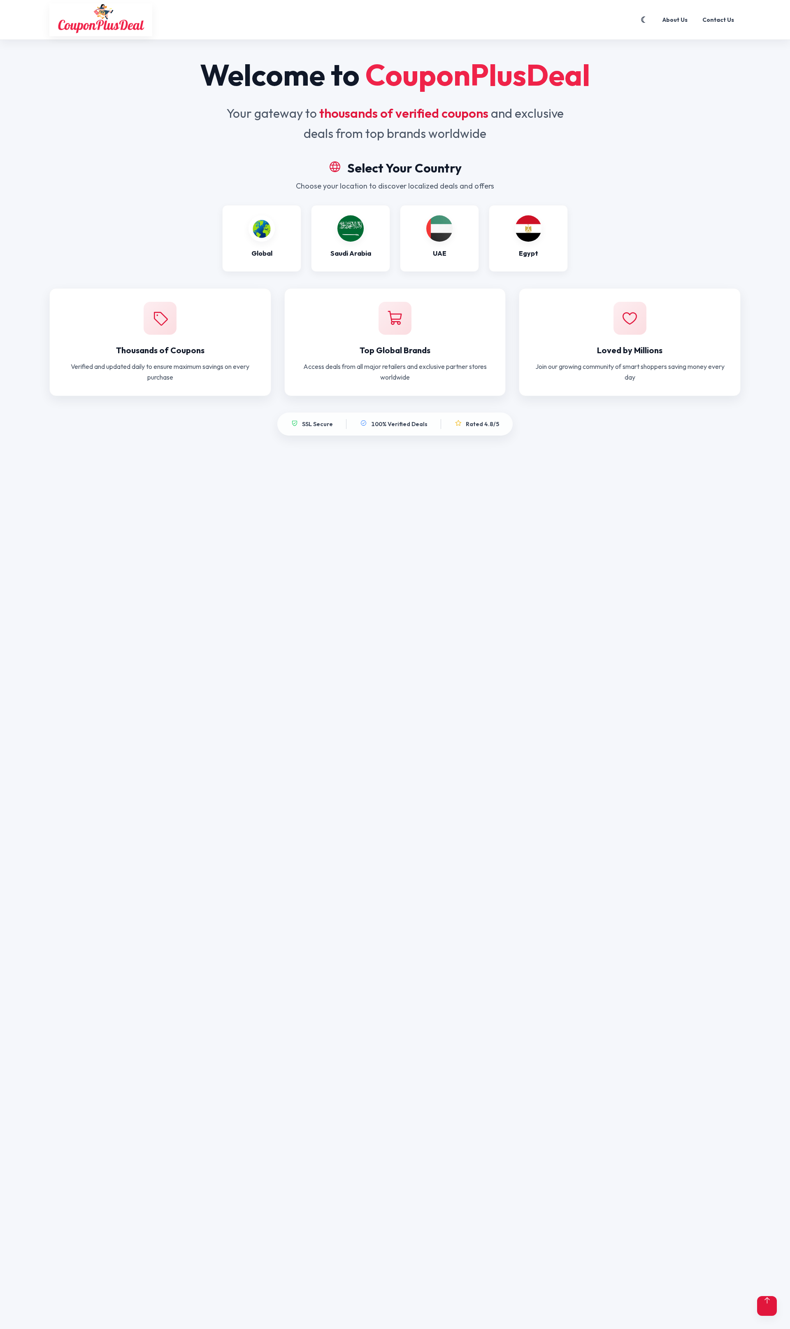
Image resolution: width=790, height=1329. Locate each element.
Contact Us (718, 19)
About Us (675, 19)
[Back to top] (767, 1306)
